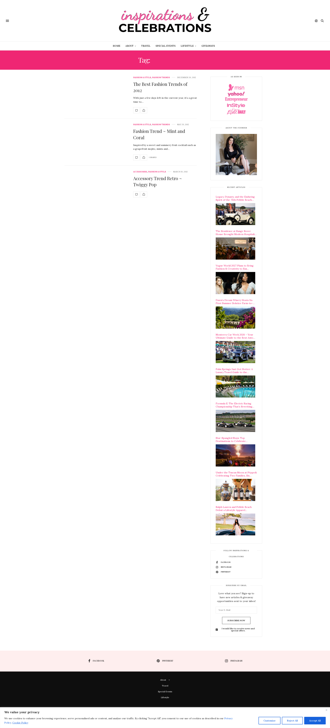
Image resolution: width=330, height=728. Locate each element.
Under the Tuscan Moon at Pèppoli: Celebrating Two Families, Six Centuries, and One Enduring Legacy (236, 474)
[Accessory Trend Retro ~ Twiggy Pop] (136, 194)
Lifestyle (187, 45)
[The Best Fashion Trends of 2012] (136, 110)
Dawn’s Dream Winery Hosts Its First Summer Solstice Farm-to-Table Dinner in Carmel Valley (234, 302)
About (129, 45)
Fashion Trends (161, 77)
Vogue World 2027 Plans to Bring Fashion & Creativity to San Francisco (235, 267)
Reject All (292, 720)
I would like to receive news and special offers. (238, 630)
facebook (98, 660)
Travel (145, 45)
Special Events (165, 45)
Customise (269, 720)
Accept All (315, 720)
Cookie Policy (20, 722)
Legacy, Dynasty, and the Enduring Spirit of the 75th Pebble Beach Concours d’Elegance (235, 198)
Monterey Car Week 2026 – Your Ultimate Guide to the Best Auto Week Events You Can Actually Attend (234, 336)
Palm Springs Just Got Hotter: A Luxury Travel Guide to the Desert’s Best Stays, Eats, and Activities (234, 371)
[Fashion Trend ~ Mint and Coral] (136, 157)
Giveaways (208, 45)
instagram (236, 660)
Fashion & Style (142, 77)
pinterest (167, 660)
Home (116, 45)
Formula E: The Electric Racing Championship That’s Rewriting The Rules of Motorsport (234, 405)
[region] (165, 717)
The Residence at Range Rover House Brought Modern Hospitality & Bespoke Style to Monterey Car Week (236, 233)
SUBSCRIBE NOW (236, 620)
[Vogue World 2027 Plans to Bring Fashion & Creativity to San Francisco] (235, 283)
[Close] (326, 710)
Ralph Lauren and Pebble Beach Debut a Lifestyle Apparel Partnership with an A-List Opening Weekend (234, 508)
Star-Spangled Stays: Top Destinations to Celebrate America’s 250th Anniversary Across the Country (236, 439)
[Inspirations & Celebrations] (165, 20)
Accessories (140, 172)
